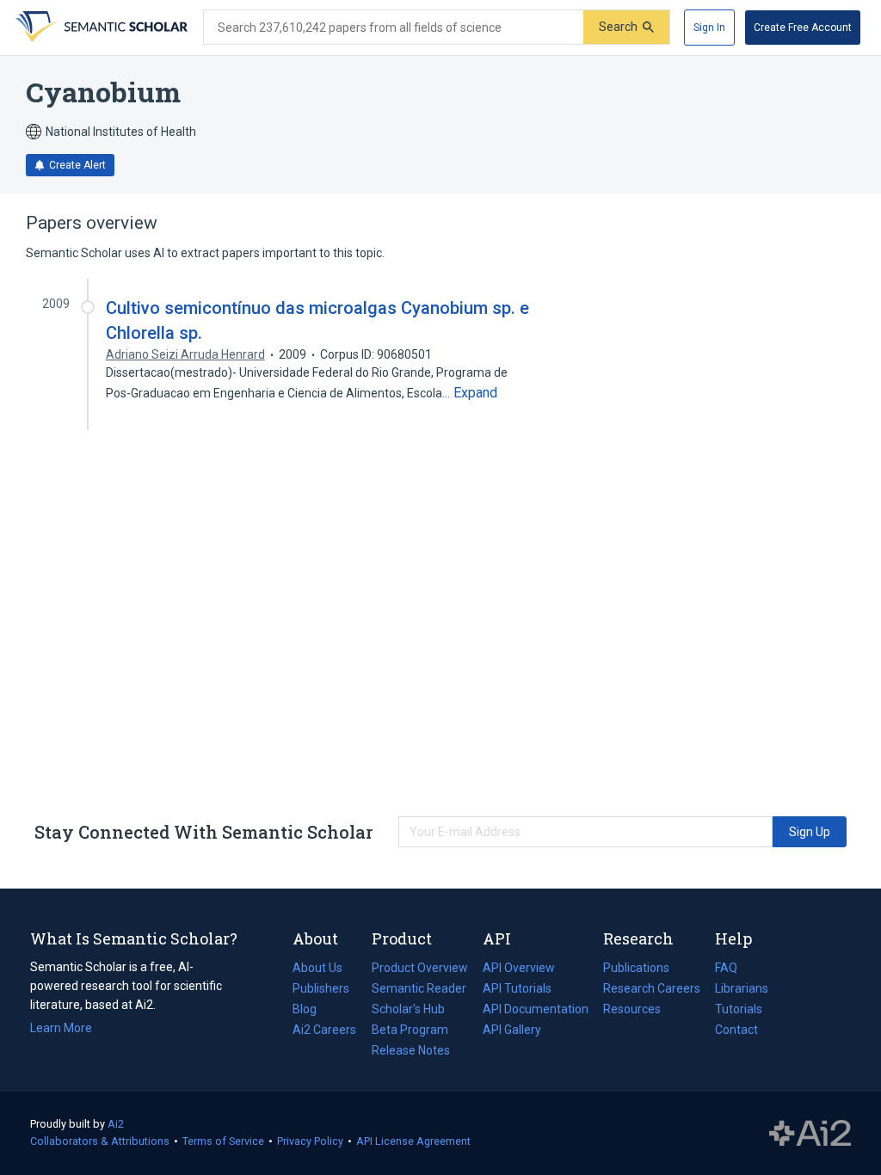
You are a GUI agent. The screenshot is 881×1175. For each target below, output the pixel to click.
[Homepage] (100, 27)
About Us (317, 968)
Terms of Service (223, 1141)
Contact (736, 1030)
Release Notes (411, 1050)
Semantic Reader (419, 988)
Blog (311, 1010)
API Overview (519, 968)
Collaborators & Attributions (99, 1141)
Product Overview (420, 968)
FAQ (726, 968)
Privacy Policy (310, 1141)
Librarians (741, 988)
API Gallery (512, 1030)
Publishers (321, 988)
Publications (636, 969)
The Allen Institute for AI (810, 1133)
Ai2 (116, 1123)
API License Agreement (413, 1141)
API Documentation (535, 1010)
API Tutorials (517, 988)
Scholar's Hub (408, 1009)
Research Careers (651, 990)
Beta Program (410, 1030)
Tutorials (738, 1009)
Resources (632, 1010)
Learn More (61, 1028)
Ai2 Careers (324, 1031)
